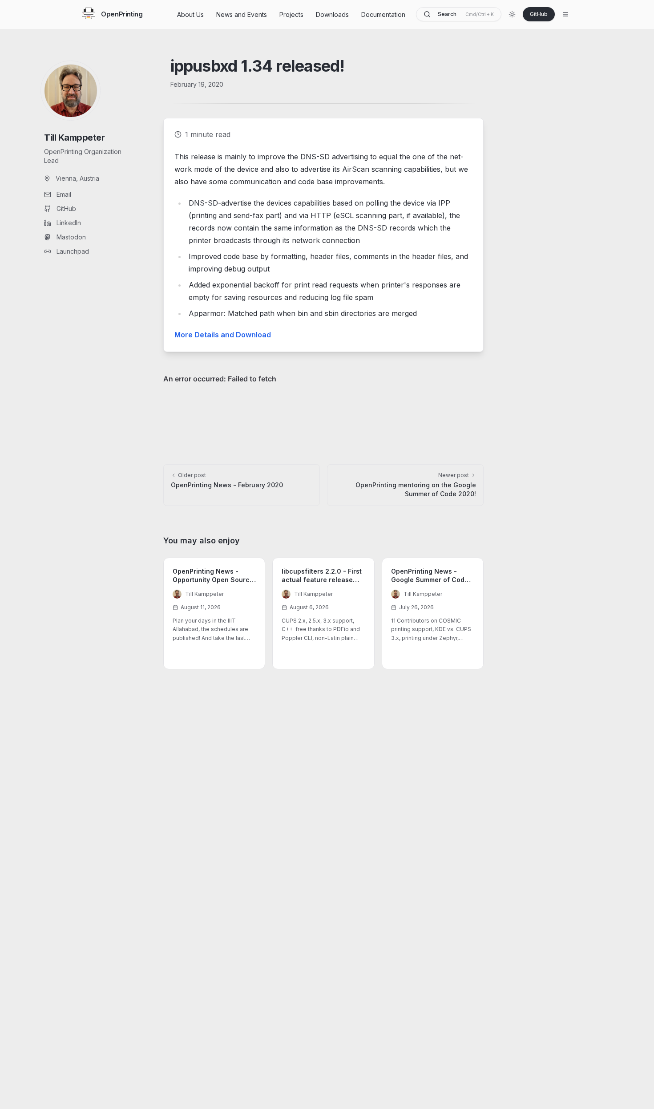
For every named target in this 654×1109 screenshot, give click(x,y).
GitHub (539, 14)
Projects (291, 14)
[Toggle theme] (512, 14)
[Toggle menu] (565, 14)
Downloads (332, 14)
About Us (190, 14)
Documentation (383, 14)
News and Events (241, 14)
